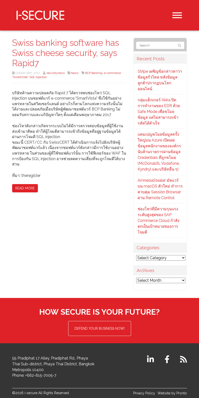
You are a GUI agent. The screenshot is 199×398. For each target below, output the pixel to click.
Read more (25, 188)
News (74, 73)
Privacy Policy (144, 393)
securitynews (55, 73)
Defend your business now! (100, 328)
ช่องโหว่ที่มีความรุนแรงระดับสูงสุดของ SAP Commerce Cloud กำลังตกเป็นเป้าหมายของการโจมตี (158, 220)
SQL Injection (38, 77)
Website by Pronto (172, 393)
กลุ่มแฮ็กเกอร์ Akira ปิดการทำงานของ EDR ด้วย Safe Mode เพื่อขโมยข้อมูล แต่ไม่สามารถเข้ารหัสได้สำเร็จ (159, 111)
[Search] (179, 45)
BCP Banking (93, 73)
